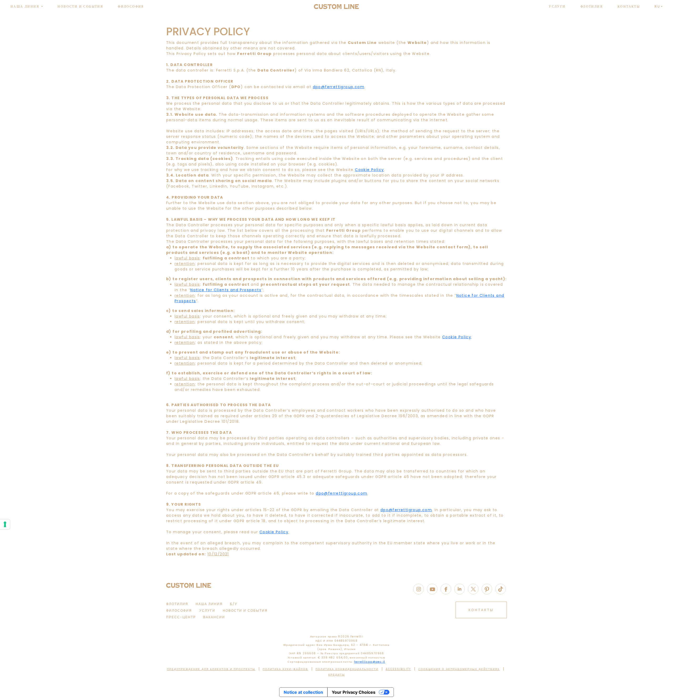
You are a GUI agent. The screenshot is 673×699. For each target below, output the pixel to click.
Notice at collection (303, 692)
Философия (131, 6)
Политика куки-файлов (285, 669)
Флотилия (591, 6)
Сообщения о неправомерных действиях (459, 669)
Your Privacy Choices (353, 692)
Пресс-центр (181, 617)
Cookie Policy (369, 169)
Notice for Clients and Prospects (225, 290)
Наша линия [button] (25, 6)
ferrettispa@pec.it (369, 662)
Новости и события (80, 6)
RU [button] (657, 6)
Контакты (629, 6)
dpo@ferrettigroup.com (338, 86)
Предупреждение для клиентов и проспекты (211, 669)
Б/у (233, 604)
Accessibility (398, 669)
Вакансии (214, 617)
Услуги (557, 6)
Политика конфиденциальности (346, 669)
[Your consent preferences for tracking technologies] (5, 524)
